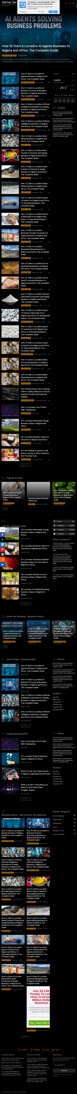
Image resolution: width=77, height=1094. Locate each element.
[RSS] (44, 1050)
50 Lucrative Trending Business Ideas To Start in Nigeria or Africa (63, 569)
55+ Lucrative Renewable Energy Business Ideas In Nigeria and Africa (35, 423)
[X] (2, 539)
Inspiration (32, 504)
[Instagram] (69, 3)
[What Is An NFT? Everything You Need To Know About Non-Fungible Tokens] (10, 789)
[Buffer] (2, 554)
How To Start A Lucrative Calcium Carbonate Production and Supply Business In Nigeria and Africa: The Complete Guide (35, 298)
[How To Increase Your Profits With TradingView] (10, 410)
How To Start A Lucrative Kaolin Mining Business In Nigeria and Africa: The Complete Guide (34, 186)
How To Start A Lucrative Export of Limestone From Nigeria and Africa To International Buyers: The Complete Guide (34, 330)
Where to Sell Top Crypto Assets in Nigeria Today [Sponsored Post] (35, 772)
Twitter (57, 1050)
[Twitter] (73, 3)
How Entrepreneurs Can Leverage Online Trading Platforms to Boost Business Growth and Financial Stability (35, 393)
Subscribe (64, 1070)
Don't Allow (41, 11)
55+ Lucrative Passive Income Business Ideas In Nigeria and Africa (34, 577)
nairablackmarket (58, 543)
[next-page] (6, 508)
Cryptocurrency (26, 413)
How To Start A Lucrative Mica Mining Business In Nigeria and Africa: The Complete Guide (34, 139)
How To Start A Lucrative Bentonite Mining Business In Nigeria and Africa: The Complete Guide (35, 250)
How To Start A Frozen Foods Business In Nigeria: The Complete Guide (12, 496)
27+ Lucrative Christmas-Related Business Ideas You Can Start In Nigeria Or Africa (35, 562)
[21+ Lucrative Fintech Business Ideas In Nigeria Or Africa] (10, 759)
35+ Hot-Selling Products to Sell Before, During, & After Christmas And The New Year (35, 453)
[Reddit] (2, 559)
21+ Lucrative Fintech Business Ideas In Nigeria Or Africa (34, 757)
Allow (53, 11)
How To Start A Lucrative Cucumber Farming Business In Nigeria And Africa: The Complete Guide (64, 495)
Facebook (24, 1050)
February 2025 (57, 702)
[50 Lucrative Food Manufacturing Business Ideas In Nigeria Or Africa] (10, 593)
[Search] (73, 74)
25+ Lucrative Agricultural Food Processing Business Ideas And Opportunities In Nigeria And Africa (11, 1073)
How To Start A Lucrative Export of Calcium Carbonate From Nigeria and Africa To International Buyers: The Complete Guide (35, 314)
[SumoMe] (2, 564)
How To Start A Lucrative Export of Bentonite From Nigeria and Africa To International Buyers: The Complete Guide (34, 218)
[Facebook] (66, 3)
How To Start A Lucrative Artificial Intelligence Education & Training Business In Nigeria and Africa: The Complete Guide (35, 108)
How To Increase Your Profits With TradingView (33, 408)
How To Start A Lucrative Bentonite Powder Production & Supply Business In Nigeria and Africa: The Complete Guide (34, 234)
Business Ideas (26, 145)
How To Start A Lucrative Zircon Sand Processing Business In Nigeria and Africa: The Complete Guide (35, 281)
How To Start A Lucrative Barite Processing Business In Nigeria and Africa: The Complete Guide (34, 362)
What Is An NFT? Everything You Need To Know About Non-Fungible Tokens (34, 787)
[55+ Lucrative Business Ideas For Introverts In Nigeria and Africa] (10, 440)
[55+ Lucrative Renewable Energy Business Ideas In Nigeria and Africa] (10, 425)
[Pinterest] (2, 549)
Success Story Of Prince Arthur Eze (38, 499)
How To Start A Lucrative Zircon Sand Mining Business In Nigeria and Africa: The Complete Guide (34, 266)
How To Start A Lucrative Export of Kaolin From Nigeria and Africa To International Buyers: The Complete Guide (35, 201)
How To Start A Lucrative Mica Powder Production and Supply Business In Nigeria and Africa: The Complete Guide (34, 154)
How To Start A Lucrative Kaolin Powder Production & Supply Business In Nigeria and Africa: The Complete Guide (34, 170)
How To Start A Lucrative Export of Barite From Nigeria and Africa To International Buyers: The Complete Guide (35, 346)
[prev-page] (3, 508)
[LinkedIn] (2, 544)
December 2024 (57, 704)
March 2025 (56, 699)
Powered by (22, 12)
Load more (25, 465)
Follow (71, 525)
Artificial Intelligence (9, 55)
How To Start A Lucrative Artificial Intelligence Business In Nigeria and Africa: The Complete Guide (35, 124)
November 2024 (57, 707)
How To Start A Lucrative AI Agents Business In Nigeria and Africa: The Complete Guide (36, 48)
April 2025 (56, 697)
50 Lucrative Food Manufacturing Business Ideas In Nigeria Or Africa (35, 592)
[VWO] (27, 12)
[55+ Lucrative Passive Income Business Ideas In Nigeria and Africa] (10, 578)
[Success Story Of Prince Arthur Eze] (38, 493)
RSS (48, 1050)
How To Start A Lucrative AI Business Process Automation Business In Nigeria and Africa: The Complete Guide (34, 92)
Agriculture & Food (27, 322)
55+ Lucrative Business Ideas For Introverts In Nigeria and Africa (35, 438)
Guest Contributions (27, 400)
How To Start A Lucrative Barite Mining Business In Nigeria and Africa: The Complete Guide (34, 377)
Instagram (37, 1050)
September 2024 (57, 710)
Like (73, 521)
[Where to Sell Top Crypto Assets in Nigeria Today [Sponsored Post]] (10, 774)
